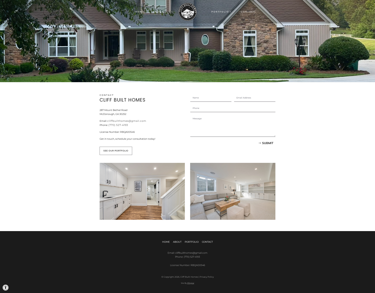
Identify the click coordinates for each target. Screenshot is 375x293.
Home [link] (139, 12)
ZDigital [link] (190, 283)
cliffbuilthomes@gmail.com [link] (126, 120)
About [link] (158, 12)
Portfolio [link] (220, 12)
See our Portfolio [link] (115, 150)
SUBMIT (267, 143)
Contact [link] (248, 12)
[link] (5, 287)
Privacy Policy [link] (207, 277)
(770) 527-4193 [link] (118, 125)
